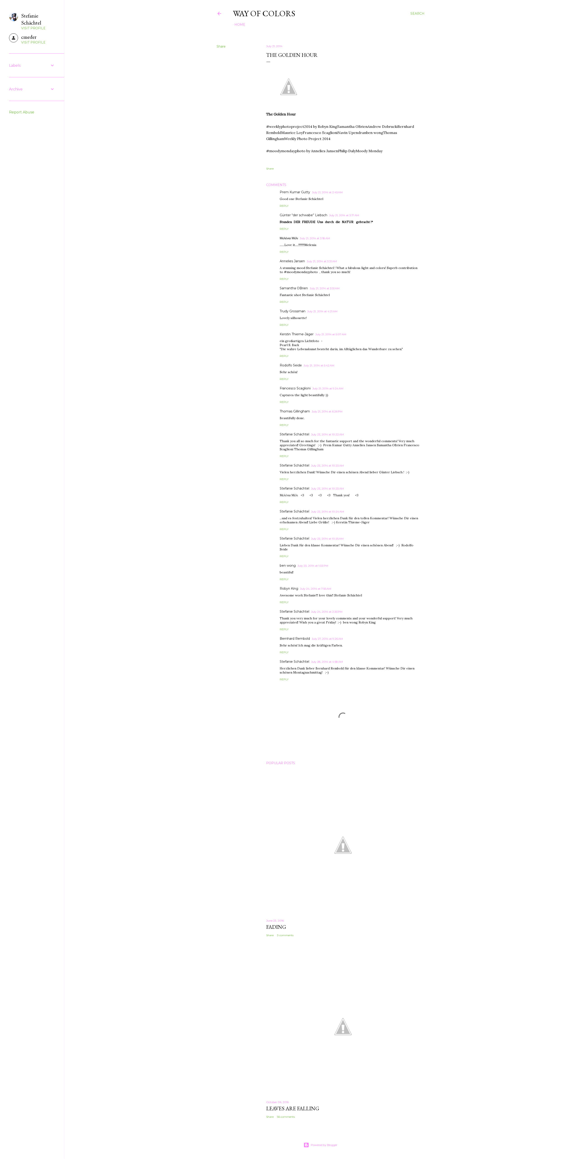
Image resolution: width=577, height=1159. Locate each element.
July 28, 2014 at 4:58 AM (327, 661)
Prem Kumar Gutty (295, 192)
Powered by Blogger (324, 1145)
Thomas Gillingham (295, 411)
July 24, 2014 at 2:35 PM (326, 611)
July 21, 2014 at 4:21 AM (322, 311)
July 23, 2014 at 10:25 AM (327, 538)
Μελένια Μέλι (289, 238)
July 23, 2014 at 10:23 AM (327, 465)
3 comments (285, 935)
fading (276, 926)
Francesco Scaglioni (295, 388)
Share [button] (221, 46)
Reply (284, 205)
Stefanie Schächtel (294, 434)
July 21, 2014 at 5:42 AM (319, 365)
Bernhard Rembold (295, 639)
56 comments (286, 1116)
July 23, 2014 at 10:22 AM (327, 434)
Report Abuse (21, 112)
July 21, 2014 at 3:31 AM (322, 261)
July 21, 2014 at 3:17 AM (344, 215)
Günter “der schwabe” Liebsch (303, 215)
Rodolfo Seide (291, 365)
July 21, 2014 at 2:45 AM (327, 192)
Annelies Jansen (292, 261)
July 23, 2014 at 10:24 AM (327, 511)
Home (239, 25)
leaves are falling (292, 1108)
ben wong (288, 565)
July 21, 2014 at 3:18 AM (315, 238)
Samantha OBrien (294, 288)
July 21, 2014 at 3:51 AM (324, 288)
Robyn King (289, 588)
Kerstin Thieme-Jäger (297, 334)
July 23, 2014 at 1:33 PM (313, 565)
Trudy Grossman (292, 311)
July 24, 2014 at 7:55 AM (315, 588)
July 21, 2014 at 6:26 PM (327, 411)
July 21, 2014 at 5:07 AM (330, 334)
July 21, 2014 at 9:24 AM (327, 388)
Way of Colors (264, 13)
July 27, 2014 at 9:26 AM (327, 638)
